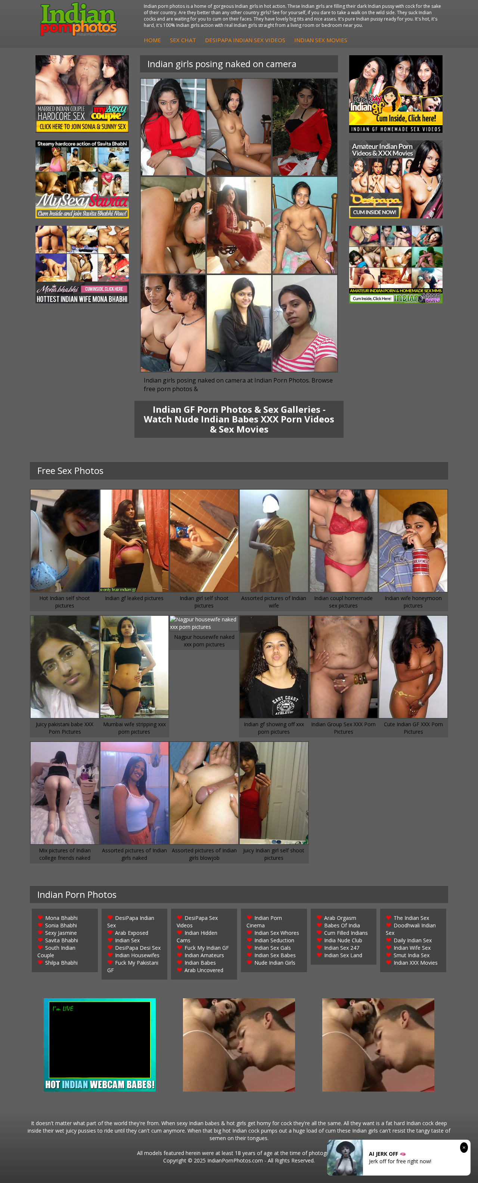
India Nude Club (343, 940)
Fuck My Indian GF (206, 947)
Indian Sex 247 (341, 947)
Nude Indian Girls (274, 962)
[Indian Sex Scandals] (396, 264)
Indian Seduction (274, 940)
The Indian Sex (411, 917)
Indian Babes (200, 962)
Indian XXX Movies (416, 962)
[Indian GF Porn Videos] (396, 94)
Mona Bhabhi (61, 917)
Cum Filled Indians (346, 932)
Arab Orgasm (340, 917)
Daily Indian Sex (413, 940)
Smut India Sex (411, 955)
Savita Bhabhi (61, 940)
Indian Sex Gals (272, 947)
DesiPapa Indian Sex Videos (245, 40)
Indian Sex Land (343, 955)
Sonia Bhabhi (61, 925)
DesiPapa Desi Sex (138, 947)
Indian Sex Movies (320, 40)
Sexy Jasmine (61, 932)
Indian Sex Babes (275, 955)
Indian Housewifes (137, 955)
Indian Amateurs (204, 955)
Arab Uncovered (203, 970)
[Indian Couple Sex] (82, 94)
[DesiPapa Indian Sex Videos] (396, 179)
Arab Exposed (131, 932)
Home (152, 40)
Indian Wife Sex (412, 947)
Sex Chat (183, 40)
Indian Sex (127, 940)
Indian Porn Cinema (264, 921)
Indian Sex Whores (276, 932)
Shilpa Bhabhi (61, 962)
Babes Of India (342, 925)
